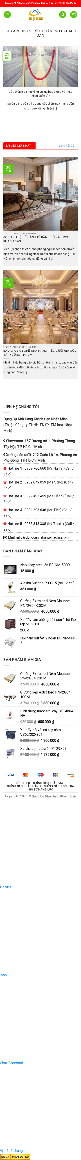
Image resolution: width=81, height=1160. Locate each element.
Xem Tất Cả (66, 145)
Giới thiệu (22, 783)
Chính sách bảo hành (24, 786)
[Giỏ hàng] (73, 14)
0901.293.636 (35, 510)
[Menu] (7, 14)
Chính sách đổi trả (59, 786)
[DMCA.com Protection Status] (15, 1156)
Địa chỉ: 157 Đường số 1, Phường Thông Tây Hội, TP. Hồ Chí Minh (40, 3)
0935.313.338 (35, 524)
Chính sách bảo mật (49, 783)
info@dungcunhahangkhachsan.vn (42, 537)
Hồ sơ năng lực (41, 789)
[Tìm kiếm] (62, 14)
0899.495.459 (35, 496)
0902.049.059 (35, 482)
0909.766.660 (35, 468)
